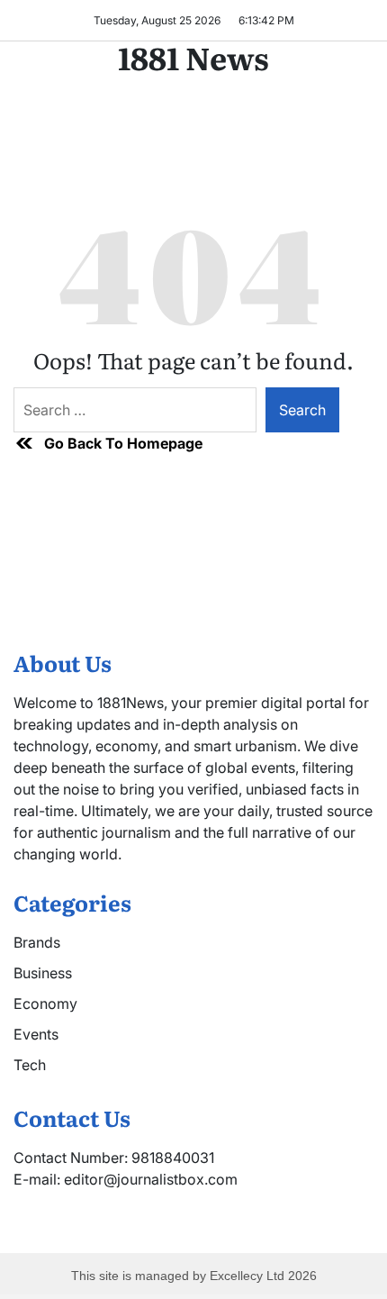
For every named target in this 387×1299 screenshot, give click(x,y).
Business (43, 973)
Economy (45, 1004)
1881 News (193, 56)
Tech (30, 1065)
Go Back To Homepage (123, 443)
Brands (37, 942)
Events (36, 1034)
